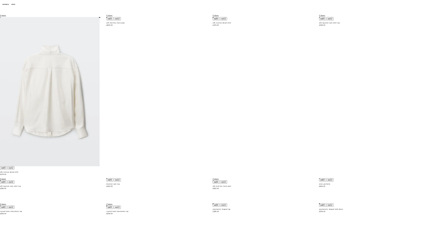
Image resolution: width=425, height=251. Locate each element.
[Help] (409, 4)
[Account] (415, 4)
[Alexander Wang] (212, 4)
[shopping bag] (421, 4)
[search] (403, 4)
